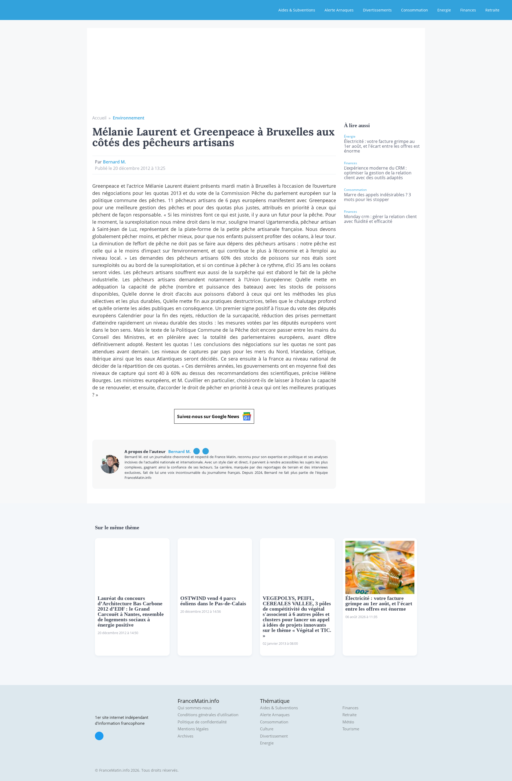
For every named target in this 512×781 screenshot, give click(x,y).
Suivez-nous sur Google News (208, 416)
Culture (266, 728)
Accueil (99, 118)
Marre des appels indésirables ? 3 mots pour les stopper (377, 197)
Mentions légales (193, 728)
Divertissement (274, 736)
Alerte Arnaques (339, 10)
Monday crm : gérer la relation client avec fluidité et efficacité (380, 219)
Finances (468, 10)
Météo (348, 721)
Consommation (414, 10)
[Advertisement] (256, 74)
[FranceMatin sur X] (99, 736)
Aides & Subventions (296, 10)
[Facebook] (196, 451)
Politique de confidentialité (202, 721)
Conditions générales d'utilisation (208, 714)
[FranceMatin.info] (39, 9)
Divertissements (377, 10)
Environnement (128, 118)
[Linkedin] (205, 451)
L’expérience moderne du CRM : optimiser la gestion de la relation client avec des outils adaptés (377, 173)
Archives (185, 736)
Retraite (492, 10)
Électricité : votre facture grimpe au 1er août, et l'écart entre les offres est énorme (382, 146)
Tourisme (350, 728)
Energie (444, 10)
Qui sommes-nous (194, 707)
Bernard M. (114, 162)
